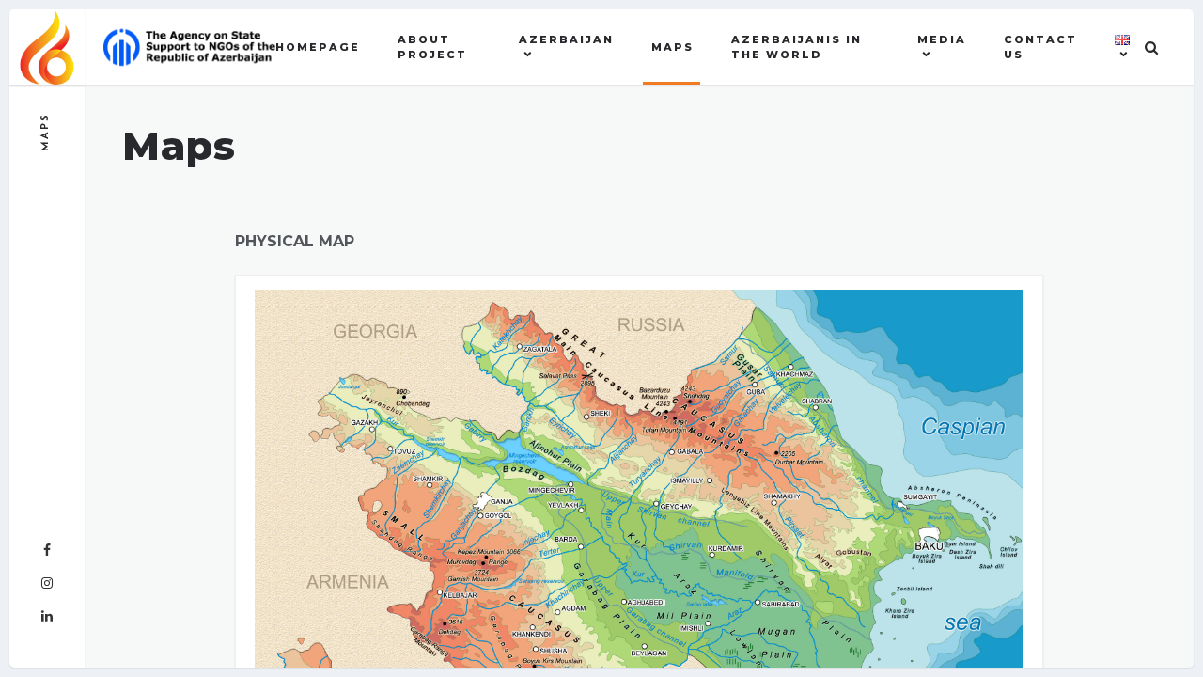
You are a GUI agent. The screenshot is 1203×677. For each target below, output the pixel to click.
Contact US (1040, 47)
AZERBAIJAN (566, 39)
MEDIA (941, 39)
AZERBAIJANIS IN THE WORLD (796, 47)
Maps (672, 47)
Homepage (317, 47)
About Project (432, 47)
